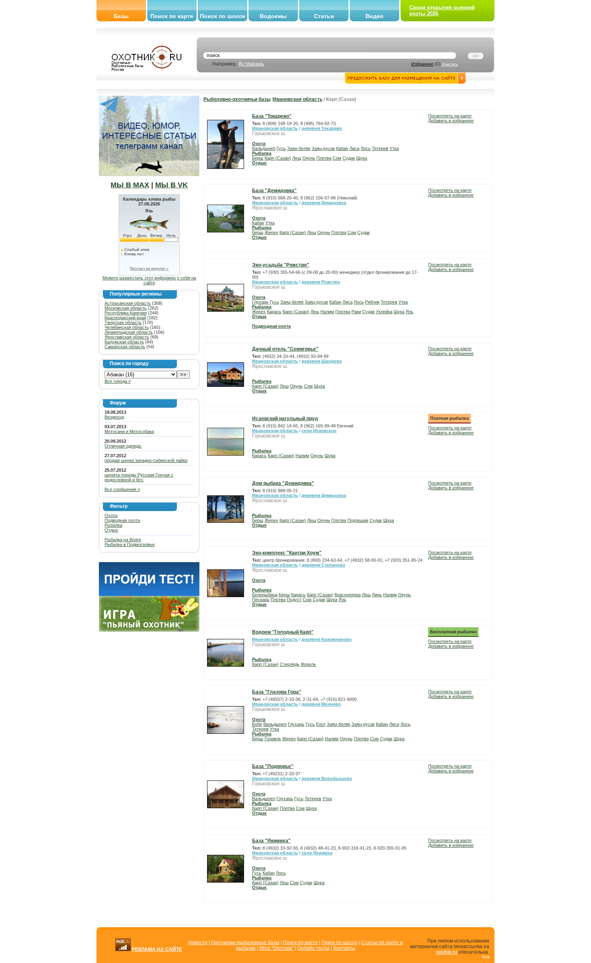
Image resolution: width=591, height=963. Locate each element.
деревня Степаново (323, 565)
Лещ (296, 158)
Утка (394, 148)
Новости (197, 942)
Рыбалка (113, 525)
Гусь (281, 148)
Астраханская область (128, 303)
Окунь (308, 158)
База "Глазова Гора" (276, 692)
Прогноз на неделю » (149, 269)
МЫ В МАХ (130, 185)
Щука (361, 158)
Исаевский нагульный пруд (285, 418)
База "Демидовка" (274, 190)
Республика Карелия (126, 312)
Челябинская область (127, 327)
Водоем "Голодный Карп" (283, 632)
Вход (485, 956)
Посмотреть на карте (450, 115)
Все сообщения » (122, 489)
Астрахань (251, 64)
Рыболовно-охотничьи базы (237, 99)
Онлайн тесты (313, 948)
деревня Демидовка (324, 202)
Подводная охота (122, 520)
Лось (366, 148)
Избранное (422, 64)
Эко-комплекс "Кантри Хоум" (287, 553)
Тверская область (123, 322)
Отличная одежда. (123, 446)
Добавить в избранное (451, 120)
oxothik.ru (446, 952)
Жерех (271, 232)
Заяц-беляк (298, 148)
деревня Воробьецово (327, 778)
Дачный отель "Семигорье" (285, 349)
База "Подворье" (272, 766)
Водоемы (273, 16)
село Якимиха (317, 852)
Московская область (126, 308)
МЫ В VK (171, 185)
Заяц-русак (323, 148)
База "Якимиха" (271, 841)
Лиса (354, 148)
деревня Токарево (322, 128)
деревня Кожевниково (327, 639)
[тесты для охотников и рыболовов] (149, 594)
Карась (274, 311)
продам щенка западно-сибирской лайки (146, 460)
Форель (308, 664)
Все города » (118, 381)
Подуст (294, 599)
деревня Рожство (321, 281)
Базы (121, 16)
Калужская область (124, 341)
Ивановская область (297, 99)
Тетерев (380, 148)
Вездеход (114, 417)
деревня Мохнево (321, 704)
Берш (257, 158)
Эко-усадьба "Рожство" (280, 265)
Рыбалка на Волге (123, 539)
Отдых (111, 530)
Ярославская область (127, 337)
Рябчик (372, 302)
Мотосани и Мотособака (129, 431)
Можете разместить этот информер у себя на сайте (149, 280)
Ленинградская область (129, 332)
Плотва (323, 158)
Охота (111, 515)
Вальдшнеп (263, 148)
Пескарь (260, 599)
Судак (349, 158)
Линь (377, 594)
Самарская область (125, 346)
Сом (336, 158)
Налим (327, 311)
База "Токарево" (271, 116)
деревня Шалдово (322, 361)
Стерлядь (290, 664)
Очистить (450, 64)
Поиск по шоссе (222, 16)
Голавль (273, 738)
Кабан (342, 148)
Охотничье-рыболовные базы (245, 942)
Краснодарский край (125, 317)
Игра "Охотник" (276, 948)
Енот (321, 724)
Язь (409, 311)
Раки (356, 311)
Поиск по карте (171, 16)
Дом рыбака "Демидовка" (283, 483)
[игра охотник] (149, 630)
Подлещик (357, 520)
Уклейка (384, 311)
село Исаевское (319, 430)
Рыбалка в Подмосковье (130, 544)
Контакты (344, 948)
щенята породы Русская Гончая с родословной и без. (139, 477)
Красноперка (347, 594)
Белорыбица (264, 594)
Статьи (324, 16)
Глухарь (260, 302)
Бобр (257, 724)
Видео (374, 16)
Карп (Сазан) (278, 158)
